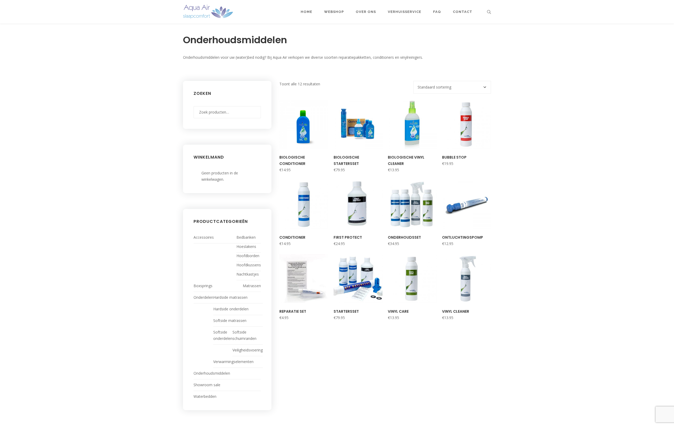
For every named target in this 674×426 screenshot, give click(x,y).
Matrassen (252, 285)
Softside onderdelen (222, 335)
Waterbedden (205, 396)
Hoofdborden (247, 255)
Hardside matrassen (230, 297)
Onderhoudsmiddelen (212, 373)
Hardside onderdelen (231, 308)
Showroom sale (207, 384)
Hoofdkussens (248, 264)
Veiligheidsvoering (247, 349)
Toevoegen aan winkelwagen (304, 145)
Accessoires (204, 237)
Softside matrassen (229, 320)
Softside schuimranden (244, 335)
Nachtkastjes (247, 274)
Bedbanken (246, 237)
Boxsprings (203, 285)
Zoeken (256, 112)
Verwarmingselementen (233, 361)
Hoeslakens (246, 246)
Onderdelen (203, 297)
